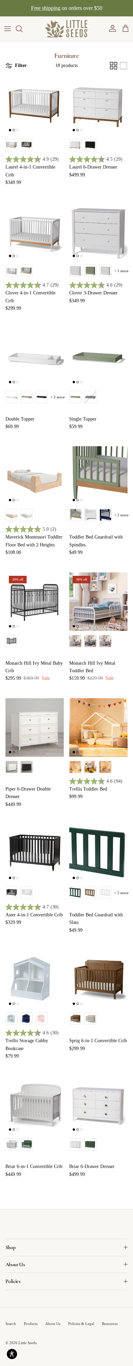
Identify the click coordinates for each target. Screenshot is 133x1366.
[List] (123, 66)
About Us (52, 1324)
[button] (112, 28)
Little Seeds (27, 1343)
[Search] (22, 28)
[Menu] (7, 28)
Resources (110, 1324)
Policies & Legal (81, 1324)
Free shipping (45, 8)
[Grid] (113, 66)
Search (10, 1324)
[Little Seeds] (67, 29)
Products (31, 1324)
